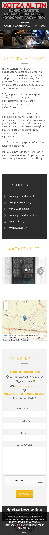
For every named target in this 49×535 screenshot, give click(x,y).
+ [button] (6, 304)
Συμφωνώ (24, 532)
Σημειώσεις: (24, 444)
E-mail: (24, 432)
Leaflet (5, 335)
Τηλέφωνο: (24, 420)
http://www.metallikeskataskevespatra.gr (24, 393)
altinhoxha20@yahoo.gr (26, 385)
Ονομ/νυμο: (24, 408)
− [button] (6, 308)
